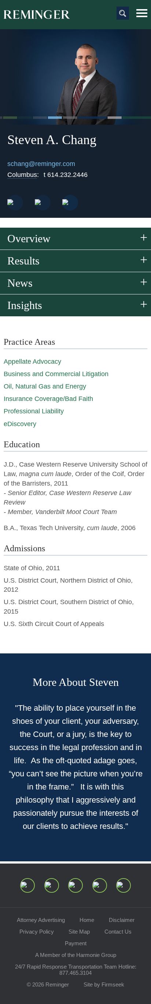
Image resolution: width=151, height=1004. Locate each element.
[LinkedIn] (51, 885)
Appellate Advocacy (32, 361)
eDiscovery (20, 424)
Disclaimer (122, 920)
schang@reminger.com (41, 163)
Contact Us (118, 931)
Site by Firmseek (104, 984)
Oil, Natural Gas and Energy (45, 386)
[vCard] (15, 203)
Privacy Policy (36, 931)
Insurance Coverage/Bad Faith (48, 398)
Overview (29, 238)
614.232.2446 (66, 174)
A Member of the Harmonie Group (75, 955)
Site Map (79, 931)
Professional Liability (34, 411)
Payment (75, 943)
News (20, 283)
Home (87, 920)
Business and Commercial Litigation (56, 374)
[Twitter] (75, 885)
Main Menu (141, 13)
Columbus (22, 174)
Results (23, 261)
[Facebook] (99, 885)
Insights (24, 305)
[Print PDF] (43, 203)
